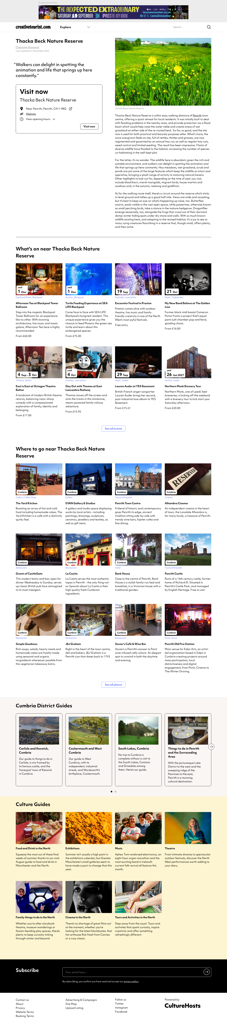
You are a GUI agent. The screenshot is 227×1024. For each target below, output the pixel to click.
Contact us (22, 999)
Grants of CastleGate (29, 573)
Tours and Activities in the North (135, 917)
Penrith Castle (174, 573)
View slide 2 (115, 791)
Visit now (89, 126)
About (19, 1003)
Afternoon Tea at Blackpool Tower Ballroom (37, 304)
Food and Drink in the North (33, 848)
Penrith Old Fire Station (179, 644)
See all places (113, 684)
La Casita (71, 573)
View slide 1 (111, 791)
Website (31, 114)
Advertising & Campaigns (81, 999)
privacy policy (131, 981)
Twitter (119, 1003)
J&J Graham (73, 644)
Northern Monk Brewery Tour (183, 386)
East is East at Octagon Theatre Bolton (36, 387)
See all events (113, 428)
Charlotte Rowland (27, 47)
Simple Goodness (26, 644)
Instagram (121, 1007)
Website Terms (25, 1011)
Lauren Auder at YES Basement (134, 386)
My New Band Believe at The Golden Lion (187, 304)
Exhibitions (72, 848)
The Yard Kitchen (26, 503)
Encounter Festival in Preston (133, 303)
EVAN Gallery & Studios (80, 503)
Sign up (206, 971)
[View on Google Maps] (70, 109)
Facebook (121, 1011)
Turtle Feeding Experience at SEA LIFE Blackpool (86, 304)
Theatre (170, 848)
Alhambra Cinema (176, 503)
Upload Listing (74, 1007)
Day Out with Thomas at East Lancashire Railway (83, 387)
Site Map (71, 1003)
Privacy (20, 1007)
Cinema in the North (77, 917)
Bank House (122, 573)
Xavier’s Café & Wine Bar (130, 644)
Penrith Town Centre (128, 503)
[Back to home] (33, 27)
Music (118, 848)
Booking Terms (25, 1015)
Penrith (197, 115)
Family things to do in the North (35, 917)
